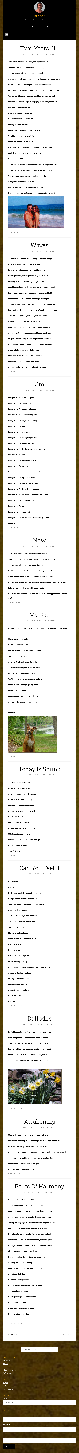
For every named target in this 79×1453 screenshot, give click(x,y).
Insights (5, 1383)
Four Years (6, 1361)
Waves (39, 245)
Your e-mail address (9, 1414)
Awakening (39, 1121)
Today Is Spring (40, 769)
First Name (6, 1424)
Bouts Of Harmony (39, 1186)
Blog (38, 26)
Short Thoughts (8, 1389)
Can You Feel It (39, 868)
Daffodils (39, 1018)
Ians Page (39, 16)
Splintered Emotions (9, 1370)
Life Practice (7, 1373)
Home (32, 26)
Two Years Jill (39, 48)
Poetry (19, 232)
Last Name (6, 1435)
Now (39, 540)
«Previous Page (13, 1334)
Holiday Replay (8, 1367)
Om (39, 384)
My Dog (39, 614)
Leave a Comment (50, 54)
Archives (5, 1399)
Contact (46, 26)
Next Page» (67, 1334)
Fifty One (5, 1364)
